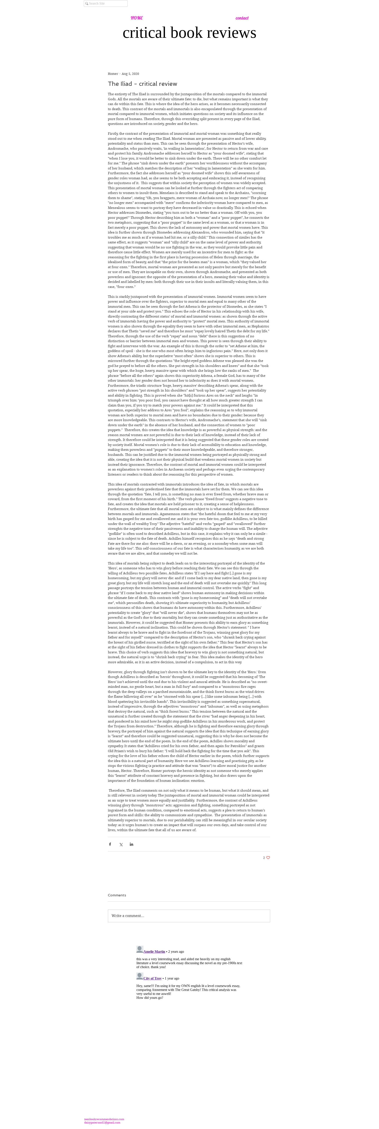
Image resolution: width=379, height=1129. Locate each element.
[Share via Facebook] (110, 844)
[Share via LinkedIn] (131, 844)
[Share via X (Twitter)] (121, 844)
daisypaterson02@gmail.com (102, 1122)
